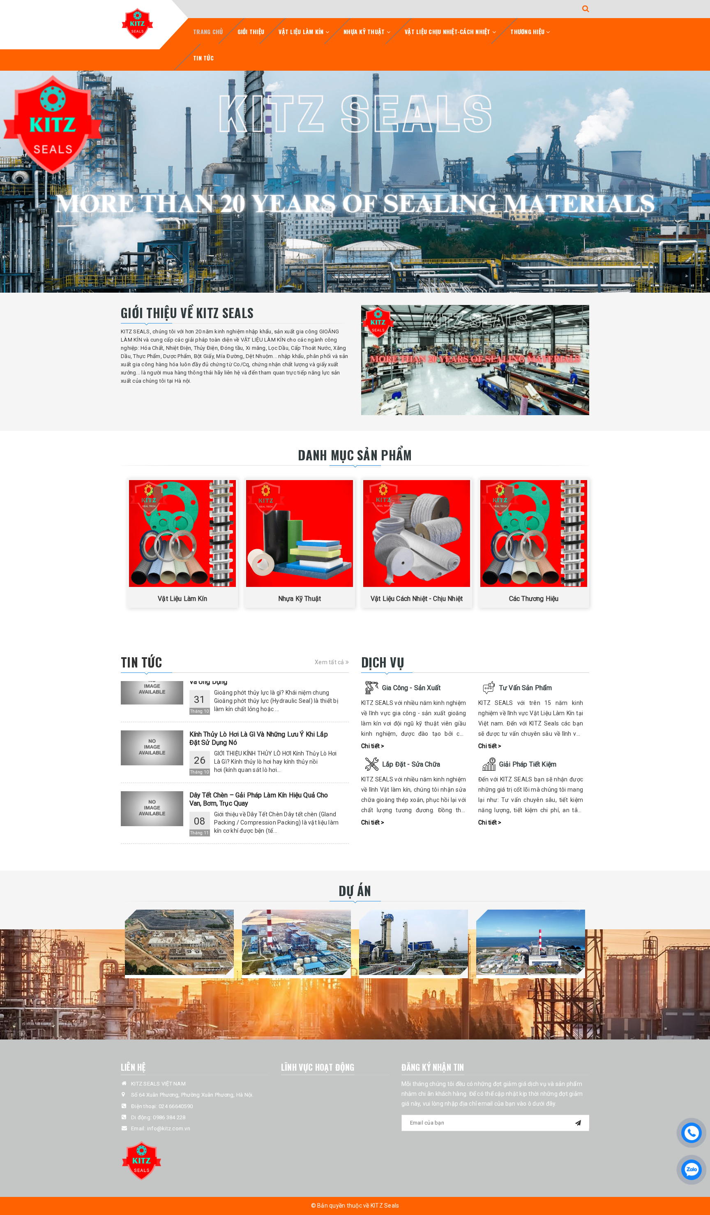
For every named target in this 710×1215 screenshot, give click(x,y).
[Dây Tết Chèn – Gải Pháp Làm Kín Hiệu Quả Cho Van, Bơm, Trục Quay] (152, 777)
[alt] (355, 182)
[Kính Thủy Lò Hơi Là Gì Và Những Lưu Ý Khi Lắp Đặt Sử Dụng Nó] (152, 716)
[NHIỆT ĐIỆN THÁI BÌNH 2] (296, 942)
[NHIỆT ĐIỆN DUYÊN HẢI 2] (530, 942)
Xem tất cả (330, 662)
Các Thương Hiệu (533, 599)
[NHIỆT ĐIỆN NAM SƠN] (179, 942)
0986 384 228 (169, 1117)
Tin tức (203, 57)
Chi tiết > (373, 746)
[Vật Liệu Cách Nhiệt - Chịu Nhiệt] (416, 533)
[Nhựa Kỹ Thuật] (299, 533)
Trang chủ (208, 31)
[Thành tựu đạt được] (475, 360)
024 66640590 (176, 1106)
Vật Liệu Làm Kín (302, 31)
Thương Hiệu (528, 31)
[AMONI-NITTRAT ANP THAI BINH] (413, 942)
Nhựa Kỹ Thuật (365, 31)
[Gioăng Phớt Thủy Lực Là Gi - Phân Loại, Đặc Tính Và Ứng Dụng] (152, 838)
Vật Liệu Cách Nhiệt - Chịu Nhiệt (417, 599)
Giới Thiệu (251, 31)
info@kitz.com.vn (168, 1128)
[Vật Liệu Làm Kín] (182, 533)
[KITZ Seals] (137, 23)
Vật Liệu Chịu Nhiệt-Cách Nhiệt (448, 31)
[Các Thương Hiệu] (533, 533)
